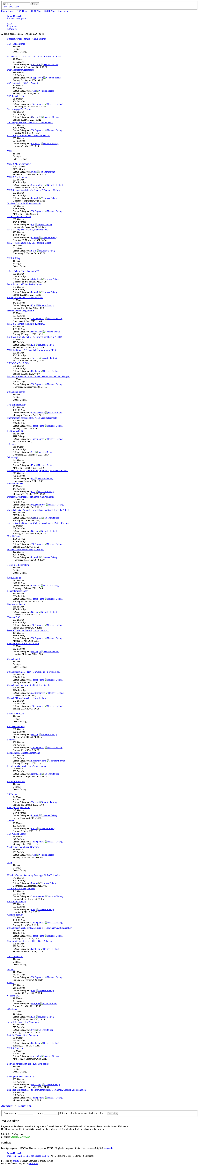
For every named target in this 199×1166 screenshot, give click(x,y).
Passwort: (38, 1113)
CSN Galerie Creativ (16, 834)
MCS (9, 151)
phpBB (16, 1161)
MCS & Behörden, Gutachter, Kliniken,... (26, 324)
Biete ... (10, 982)
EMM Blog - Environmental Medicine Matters (28, 135)
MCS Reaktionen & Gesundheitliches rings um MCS (31, 350)
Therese (34, 358)
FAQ (9, 23)
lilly (33, 478)
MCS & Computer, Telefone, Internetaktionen (28, 229)
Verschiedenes (13, 536)
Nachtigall (36, 651)
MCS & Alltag (13, 258)
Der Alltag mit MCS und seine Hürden (25, 284)
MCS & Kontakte (15, 1048)
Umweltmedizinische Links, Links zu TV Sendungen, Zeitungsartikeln (39, 928)
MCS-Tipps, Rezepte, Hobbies (21, 888)
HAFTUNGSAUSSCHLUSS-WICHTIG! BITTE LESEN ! (35, 56)
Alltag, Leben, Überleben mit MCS (23, 271)
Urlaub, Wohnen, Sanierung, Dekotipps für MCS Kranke (33, 875)
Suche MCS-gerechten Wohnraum (23, 1022)
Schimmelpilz (13, 457)
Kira (33, 305)
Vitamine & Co (14, 617)
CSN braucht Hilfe (15, 96)
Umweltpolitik (13, 659)
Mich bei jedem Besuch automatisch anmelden (81, 1113)
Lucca (34, 828)
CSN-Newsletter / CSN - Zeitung (22, 83)
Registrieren (12, 26)
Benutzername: (10, 1113)
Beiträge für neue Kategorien (20, 1076)
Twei (33, 91)
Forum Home (7, 11)
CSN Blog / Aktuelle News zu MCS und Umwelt (30, 122)
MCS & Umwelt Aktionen (19, 216)
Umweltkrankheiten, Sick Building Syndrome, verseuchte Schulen (37, 470)
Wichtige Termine (15, 914)
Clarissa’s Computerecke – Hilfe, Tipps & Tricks (29, 941)
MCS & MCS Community (19, 164)
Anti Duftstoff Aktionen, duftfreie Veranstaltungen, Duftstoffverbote (38, 523)
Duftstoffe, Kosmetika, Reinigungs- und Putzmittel (30, 497)
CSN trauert (12, 794)
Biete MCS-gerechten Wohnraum (22, 1035)
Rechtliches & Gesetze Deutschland (23, 753)
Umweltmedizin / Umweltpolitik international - (28, 685)
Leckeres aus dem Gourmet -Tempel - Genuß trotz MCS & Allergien (38, 376)
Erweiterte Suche (11, 6)
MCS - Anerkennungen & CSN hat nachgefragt (29, 243)
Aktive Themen (39, 39)
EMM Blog (49, 11)
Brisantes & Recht (15, 713)
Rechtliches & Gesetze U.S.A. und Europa (26, 766)
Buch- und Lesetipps (16, 901)
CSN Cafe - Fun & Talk (18, 363)
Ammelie (108, 1148)
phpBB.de (33, 1163)
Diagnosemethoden (16, 604)
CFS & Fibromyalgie (16, 404)
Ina (32, 224)
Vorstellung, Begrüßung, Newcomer (23, 847)
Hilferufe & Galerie (16, 781)
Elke (33, 909)
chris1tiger (36, 279)
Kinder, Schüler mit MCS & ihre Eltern (25, 297)
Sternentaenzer (38, 412)
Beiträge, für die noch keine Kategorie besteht (28, 1064)
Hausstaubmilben (15, 483)
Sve (33, 452)
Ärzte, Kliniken (14, 577)
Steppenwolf (37, 77)
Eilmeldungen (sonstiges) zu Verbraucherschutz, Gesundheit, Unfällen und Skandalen (46, 1090)
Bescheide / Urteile (15, 726)
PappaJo (35, 198)
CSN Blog (36, 11)
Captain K (36, 64)
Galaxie (34, 531)
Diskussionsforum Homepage (20, 70)
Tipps (9, 862)
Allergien (11, 444)
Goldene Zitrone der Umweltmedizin (24, 203)
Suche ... (11, 969)
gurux (34, 172)
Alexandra (36, 1056)
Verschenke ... (13, 995)
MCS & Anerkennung (17, 177)
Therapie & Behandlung (18, 565)
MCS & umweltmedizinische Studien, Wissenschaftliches (33, 190)
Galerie (10, 820)
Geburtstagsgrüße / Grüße (19, 109)
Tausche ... (12, 1009)
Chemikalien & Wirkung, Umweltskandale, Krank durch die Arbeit (38, 510)
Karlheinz (35, 143)
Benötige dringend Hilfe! (18, 807)
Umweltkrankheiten (16, 392)
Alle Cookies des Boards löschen (33, 1156)
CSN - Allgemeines (16, 44)
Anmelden (12, 29)
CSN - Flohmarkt (15, 956)
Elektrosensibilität (15, 431)
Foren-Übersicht (14, 16)
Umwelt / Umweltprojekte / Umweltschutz (26, 698)
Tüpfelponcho (37, 104)
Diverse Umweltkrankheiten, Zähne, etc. (25, 549)
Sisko (33, 250)
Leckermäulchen (38, 760)
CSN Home (22, 11)
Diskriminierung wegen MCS (20, 310)
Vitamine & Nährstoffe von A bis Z (23, 643)
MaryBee (35, 1003)
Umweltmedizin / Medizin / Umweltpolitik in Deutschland (33, 672)
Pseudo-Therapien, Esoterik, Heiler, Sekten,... (28, 630)
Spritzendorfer (37, 185)
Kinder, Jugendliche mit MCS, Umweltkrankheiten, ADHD (34, 337)
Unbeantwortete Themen (18, 39)
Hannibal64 (36, 331)
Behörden (11, 739)
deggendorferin (38, 504)
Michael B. (36, 1084)
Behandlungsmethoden (17, 591)
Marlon (34, 883)
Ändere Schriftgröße (16, 18)
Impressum (63, 11)
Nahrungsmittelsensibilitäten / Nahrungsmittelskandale (32, 418)
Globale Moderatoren (20, 1137)
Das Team (11, 1156)
